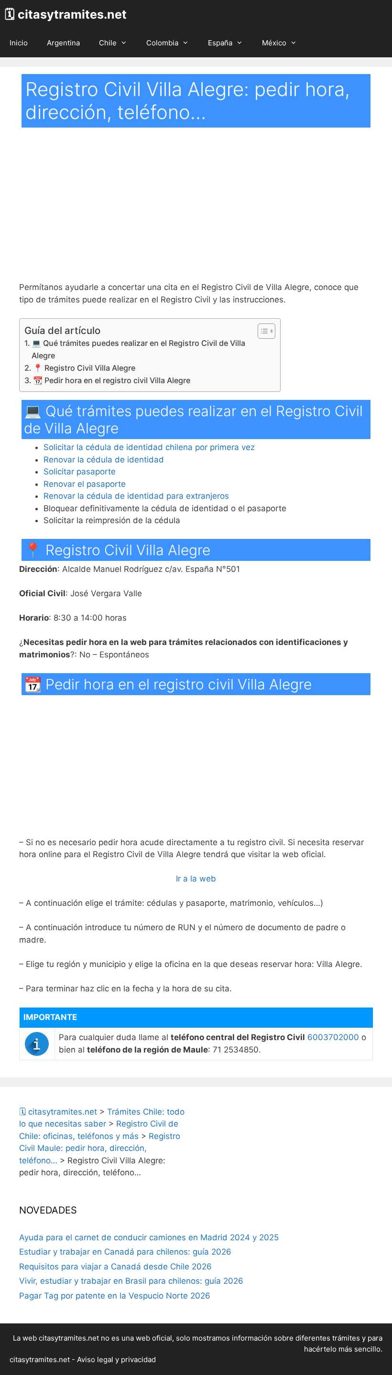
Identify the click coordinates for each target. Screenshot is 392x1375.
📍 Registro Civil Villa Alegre (84, 368)
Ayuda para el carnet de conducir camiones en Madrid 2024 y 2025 (149, 1237)
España (220, 42)
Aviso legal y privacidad (116, 1359)
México (274, 42)
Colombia (162, 42)
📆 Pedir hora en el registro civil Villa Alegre (111, 380)
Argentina (63, 42)
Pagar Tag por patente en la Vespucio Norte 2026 (114, 1295)
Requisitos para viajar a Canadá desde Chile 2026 (115, 1266)
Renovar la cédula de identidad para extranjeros (136, 496)
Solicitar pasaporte (80, 471)
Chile (108, 42)
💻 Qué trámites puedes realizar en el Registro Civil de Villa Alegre (138, 349)
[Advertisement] (196, 211)
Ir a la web (196, 878)
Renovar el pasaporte (85, 484)
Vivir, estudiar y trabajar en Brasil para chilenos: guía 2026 (131, 1281)
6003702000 (333, 1037)
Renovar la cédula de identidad (104, 459)
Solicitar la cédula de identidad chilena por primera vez (149, 447)
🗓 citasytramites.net (66, 14)
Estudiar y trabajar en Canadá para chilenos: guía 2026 (125, 1252)
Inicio (19, 42)
